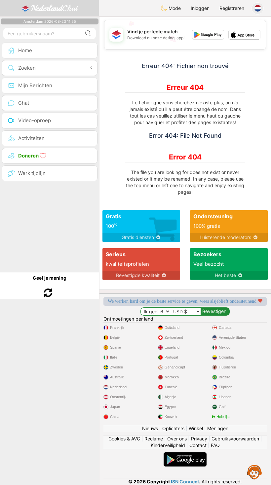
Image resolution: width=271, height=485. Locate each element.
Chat (54, 8)
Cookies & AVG (124, 438)
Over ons (177, 438)
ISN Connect (185, 481)
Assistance (254, 472)
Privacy (199, 438)
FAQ (215, 445)
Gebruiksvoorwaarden (235, 438)
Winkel (196, 428)
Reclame (153, 438)
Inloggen (200, 8)
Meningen (217, 428)
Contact (198, 445)
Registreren (231, 8)
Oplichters (173, 428)
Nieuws (150, 428)
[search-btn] (88, 33)
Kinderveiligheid (168, 445)
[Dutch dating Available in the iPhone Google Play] (185, 455)
